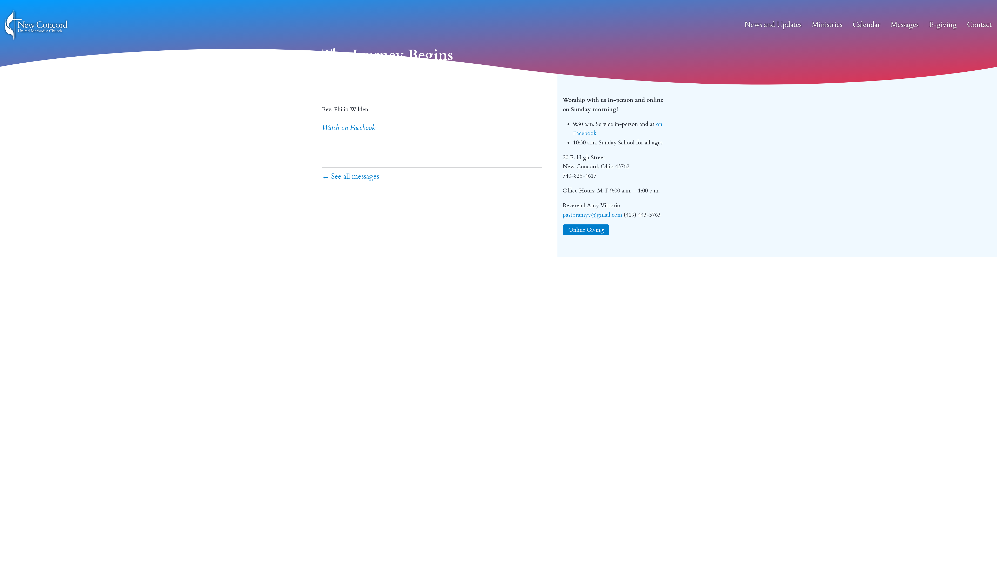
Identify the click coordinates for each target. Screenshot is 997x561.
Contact (979, 25)
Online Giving (586, 229)
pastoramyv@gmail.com (592, 215)
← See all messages (350, 176)
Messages (905, 25)
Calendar (866, 25)
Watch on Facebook (348, 127)
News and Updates (773, 25)
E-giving (943, 25)
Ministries (827, 25)
